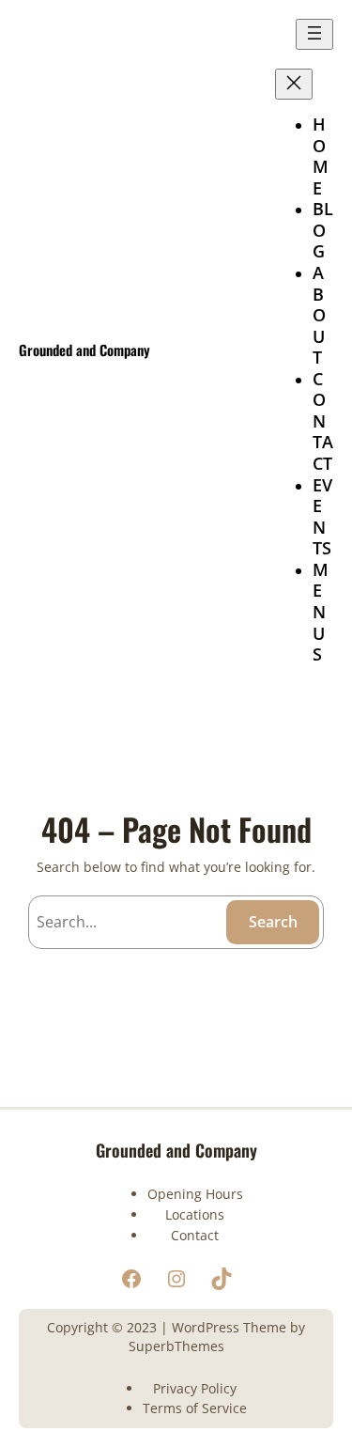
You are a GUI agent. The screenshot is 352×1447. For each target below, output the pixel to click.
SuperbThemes (176, 1346)
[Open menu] (314, 34)
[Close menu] (294, 84)
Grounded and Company (84, 349)
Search (273, 921)
